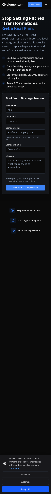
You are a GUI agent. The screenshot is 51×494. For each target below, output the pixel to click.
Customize (25, 482)
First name (11, 105)
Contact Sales (34, 4)
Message (10, 156)
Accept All (25, 489)
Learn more (13, 468)
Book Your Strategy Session (25, 187)
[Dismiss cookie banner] (48, 458)
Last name (11, 116)
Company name (13, 144)
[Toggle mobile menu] (46, 4)
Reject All (25, 474)
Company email (13, 128)
